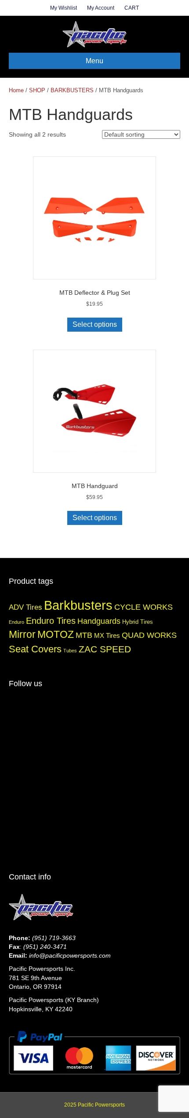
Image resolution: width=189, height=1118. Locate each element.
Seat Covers (35, 649)
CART (131, 8)
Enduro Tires (51, 621)
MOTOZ (55, 634)
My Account (100, 8)
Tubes (70, 650)
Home (16, 90)
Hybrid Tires (137, 622)
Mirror (22, 634)
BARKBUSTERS (72, 90)
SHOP (37, 90)
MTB (84, 635)
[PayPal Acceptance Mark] (94, 1052)
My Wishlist (63, 8)
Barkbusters (78, 605)
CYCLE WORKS (143, 606)
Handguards (98, 621)
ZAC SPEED (105, 649)
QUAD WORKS (149, 635)
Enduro (16, 622)
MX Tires (107, 635)
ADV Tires (25, 607)
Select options (95, 324)
